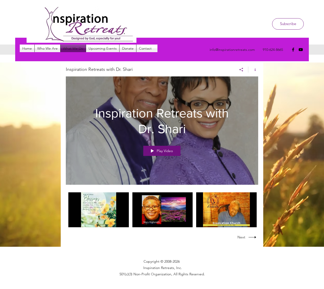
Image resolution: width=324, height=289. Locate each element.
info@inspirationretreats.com (232, 49)
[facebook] (293, 49)
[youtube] (300, 49)
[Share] (241, 70)
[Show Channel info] (253, 70)
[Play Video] (98, 209)
